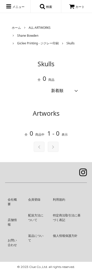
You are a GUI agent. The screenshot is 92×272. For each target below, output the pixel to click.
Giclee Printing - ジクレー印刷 (38, 43)
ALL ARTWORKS (40, 27)
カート (80, 7)
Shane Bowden (27, 35)
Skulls (70, 43)
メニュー (18, 7)
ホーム (16, 27)
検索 (48, 7)
